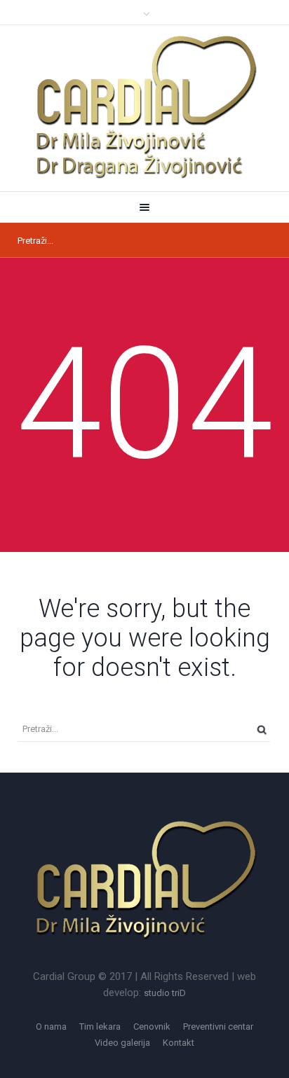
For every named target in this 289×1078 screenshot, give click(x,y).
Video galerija (122, 1042)
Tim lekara (100, 1026)
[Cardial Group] (144, 107)
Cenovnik (151, 1026)
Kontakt (178, 1042)
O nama (51, 1026)
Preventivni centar (218, 1026)
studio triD (165, 993)
